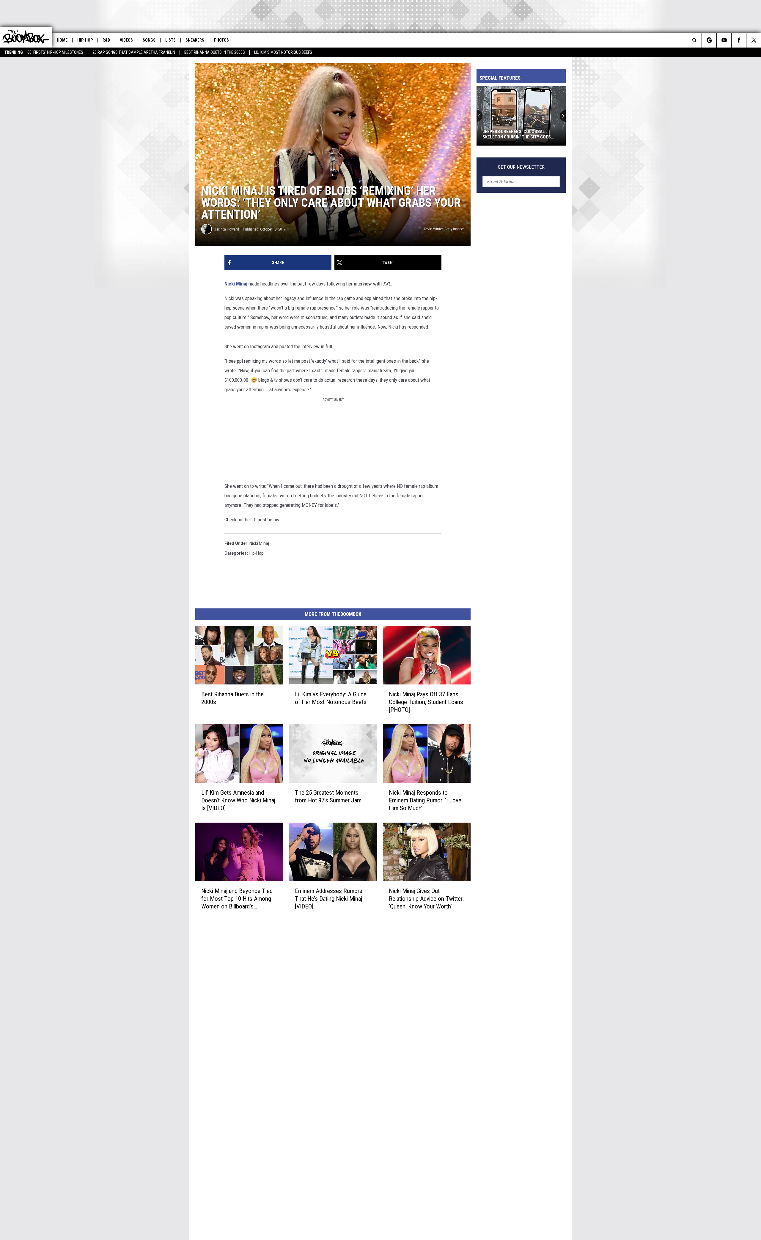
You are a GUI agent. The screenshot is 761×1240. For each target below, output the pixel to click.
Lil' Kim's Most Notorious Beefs (283, 52)
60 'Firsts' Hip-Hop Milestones (55, 52)
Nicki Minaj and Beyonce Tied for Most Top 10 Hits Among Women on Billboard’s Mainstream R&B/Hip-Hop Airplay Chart (237, 898)
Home (62, 40)
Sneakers (194, 40)
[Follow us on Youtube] (724, 40)
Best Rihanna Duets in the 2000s (214, 52)
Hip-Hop (85, 40)
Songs (149, 40)
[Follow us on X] (753, 40)
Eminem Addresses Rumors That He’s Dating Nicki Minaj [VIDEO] (328, 898)
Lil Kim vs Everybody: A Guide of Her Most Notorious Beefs (331, 698)
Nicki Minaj (236, 284)
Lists (170, 40)
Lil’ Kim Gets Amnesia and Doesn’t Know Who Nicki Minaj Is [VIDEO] (238, 800)
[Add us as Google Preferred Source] (709, 40)
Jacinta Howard (226, 229)
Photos (221, 40)
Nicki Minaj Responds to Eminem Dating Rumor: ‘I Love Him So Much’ (425, 800)
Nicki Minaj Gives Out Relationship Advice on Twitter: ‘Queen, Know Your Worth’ (426, 898)
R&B (106, 40)
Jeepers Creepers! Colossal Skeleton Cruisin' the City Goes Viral (516, 134)
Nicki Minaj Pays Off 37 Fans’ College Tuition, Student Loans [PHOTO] (426, 702)
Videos (126, 40)
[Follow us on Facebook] (739, 40)
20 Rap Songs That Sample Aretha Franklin (133, 52)
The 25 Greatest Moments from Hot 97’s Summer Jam (328, 796)
